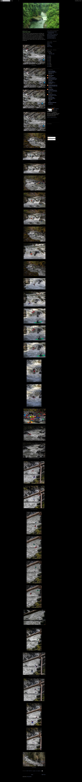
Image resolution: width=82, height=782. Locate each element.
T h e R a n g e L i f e (52, 94)
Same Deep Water (51, 97)
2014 (49, 60)
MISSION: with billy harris (52, 85)
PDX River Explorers (51, 77)
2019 (49, 51)
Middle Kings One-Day (51, 98)
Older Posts (43, 774)
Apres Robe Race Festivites (52, 95)
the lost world (50, 89)
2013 (49, 61)
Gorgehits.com (50, 81)
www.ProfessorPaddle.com (51, 38)
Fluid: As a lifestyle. (51, 71)
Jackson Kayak (49, 42)
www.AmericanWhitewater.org (52, 35)
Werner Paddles (49, 46)
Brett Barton (56, 108)
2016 (49, 57)
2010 (49, 66)
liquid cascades (51, 75)
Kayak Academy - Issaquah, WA (52, 34)
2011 (49, 64)
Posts (49, 137)
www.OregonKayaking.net (51, 36)
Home (32, 774)
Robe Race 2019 (26, 32)
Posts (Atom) (29, 776)
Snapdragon (49, 45)
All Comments (50, 139)
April (50, 52)
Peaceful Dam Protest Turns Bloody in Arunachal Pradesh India (52, 91)
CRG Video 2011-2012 (51, 82)
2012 (49, 63)
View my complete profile (52, 117)
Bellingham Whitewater (52, 102)
